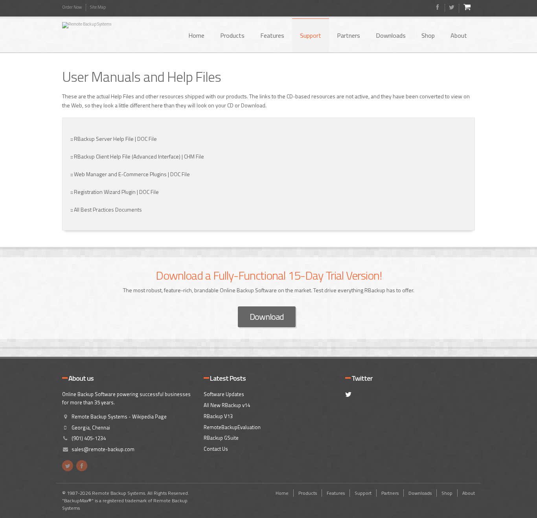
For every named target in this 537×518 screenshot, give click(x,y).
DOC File (147, 139)
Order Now (72, 7)
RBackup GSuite (221, 438)
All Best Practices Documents (108, 209)
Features (272, 35)
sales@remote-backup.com (103, 449)
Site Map (98, 7)
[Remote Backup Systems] (109, 25)
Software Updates (224, 394)
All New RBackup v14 (227, 405)
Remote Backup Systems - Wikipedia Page (119, 416)
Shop (428, 35)
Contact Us (216, 449)
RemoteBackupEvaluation (232, 427)
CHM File (194, 156)
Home (196, 35)
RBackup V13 (218, 416)
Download (267, 316)
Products (232, 35)
